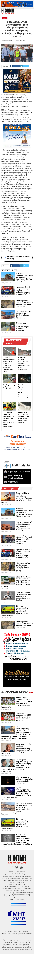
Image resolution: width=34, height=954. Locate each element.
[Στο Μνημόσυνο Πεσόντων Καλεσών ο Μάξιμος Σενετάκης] (8, 304)
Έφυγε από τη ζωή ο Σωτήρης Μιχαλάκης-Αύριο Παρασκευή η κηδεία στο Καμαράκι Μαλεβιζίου (16, 749)
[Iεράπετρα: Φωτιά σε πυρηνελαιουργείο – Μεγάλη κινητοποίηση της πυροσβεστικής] (8, 290)
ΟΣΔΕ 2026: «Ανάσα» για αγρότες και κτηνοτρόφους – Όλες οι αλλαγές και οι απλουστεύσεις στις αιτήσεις (16, 581)
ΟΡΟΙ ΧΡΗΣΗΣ (23, 931)
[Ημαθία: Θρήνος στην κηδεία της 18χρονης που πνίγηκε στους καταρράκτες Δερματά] (8, 539)
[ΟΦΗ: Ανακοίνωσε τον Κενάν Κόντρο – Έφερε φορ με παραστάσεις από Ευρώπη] (8, 595)
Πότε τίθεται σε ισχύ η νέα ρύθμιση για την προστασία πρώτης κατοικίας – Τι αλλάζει (24, 526)
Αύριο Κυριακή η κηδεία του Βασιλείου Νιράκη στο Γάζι (24, 779)
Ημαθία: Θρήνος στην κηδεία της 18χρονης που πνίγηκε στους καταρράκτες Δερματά (24, 539)
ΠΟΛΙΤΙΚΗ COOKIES (25, 934)
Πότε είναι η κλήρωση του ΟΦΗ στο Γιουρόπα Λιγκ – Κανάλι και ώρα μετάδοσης (23, 717)
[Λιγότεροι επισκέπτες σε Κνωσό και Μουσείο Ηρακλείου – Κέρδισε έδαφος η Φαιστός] (8, 276)
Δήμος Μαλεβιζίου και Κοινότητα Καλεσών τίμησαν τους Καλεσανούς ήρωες (23, 567)
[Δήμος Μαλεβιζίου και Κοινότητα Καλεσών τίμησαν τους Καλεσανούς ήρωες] (8, 566)
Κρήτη (5, 18)
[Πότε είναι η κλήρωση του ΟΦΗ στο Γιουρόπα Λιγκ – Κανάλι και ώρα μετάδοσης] (8, 716)
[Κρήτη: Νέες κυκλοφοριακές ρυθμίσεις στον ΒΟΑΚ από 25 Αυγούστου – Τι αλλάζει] (24, 406)
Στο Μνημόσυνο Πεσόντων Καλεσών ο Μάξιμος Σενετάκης (24, 302)
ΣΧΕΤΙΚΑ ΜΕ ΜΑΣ (11, 931)
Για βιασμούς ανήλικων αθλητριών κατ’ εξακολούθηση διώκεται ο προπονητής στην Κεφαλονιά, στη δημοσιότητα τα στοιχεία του (16, 765)
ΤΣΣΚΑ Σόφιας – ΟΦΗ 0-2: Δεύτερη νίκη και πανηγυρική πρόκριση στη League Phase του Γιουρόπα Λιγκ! (16, 702)
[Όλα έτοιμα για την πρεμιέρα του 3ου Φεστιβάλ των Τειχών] (8, 314)
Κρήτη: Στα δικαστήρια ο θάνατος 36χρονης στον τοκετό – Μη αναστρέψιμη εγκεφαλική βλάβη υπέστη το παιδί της (16, 839)
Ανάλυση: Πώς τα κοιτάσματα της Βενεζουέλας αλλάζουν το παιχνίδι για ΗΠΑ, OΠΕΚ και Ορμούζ (16, 497)
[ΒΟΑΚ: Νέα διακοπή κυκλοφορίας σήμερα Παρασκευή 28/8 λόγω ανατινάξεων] (24, 351)
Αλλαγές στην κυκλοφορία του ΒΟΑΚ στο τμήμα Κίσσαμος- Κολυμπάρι (22, 327)
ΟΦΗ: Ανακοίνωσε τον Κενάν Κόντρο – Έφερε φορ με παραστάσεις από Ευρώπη (23, 596)
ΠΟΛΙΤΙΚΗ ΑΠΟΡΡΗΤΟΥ (10, 934)
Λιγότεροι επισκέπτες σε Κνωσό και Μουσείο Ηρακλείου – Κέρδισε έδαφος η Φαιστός (24, 277)
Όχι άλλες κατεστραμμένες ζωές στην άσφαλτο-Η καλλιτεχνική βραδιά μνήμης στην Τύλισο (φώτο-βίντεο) (16, 792)
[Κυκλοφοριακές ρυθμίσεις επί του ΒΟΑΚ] (9, 378)
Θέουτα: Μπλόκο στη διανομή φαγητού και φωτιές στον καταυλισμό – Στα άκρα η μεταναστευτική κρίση (16, 808)
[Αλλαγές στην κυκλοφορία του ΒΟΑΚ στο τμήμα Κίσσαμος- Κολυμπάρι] (8, 326)
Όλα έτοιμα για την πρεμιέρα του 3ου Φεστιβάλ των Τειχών (23, 314)
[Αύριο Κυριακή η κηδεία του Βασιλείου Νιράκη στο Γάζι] (8, 780)
